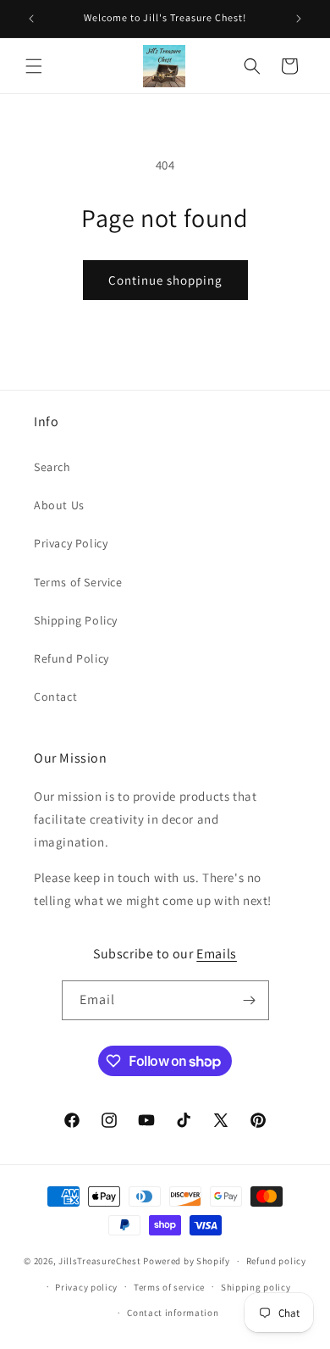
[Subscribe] (249, 1000)
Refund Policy (71, 658)
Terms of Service (78, 582)
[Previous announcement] (31, 18)
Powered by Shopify (186, 1261)
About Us (59, 505)
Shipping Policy (76, 620)
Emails (216, 954)
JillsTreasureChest (99, 1261)
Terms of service (169, 1287)
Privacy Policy (70, 543)
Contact (55, 696)
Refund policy (276, 1261)
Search (52, 467)
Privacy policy (86, 1287)
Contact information (172, 1312)
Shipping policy (256, 1287)
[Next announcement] (298, 18)
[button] (33, 66)
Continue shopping (165, 280)
